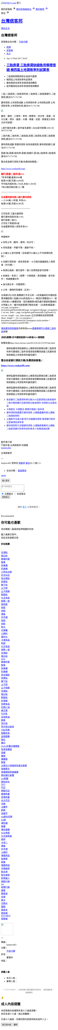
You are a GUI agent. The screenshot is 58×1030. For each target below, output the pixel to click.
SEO (3, 784)
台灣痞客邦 (12, 21)
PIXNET (13, 990)
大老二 (4, 842)
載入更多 (5, 481)
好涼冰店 (5, 575)
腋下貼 (4, 585)
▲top (3, 475)
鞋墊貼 (4, 594)
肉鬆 (3, 611)
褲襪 (3, 826)
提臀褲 (4, 919)
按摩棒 (4, 859)
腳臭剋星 (5, 559)
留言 (28, 463)
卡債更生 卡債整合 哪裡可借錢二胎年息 (25, 409)
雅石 (3, 740)
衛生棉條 (5, 875)
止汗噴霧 (5, 591)
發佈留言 (5, 497)
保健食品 (5, 704)
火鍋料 (4, 633)
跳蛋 (3, 862)
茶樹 (3, 897)
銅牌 (3, 810)
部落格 (9, 50)
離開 (15, 1025)
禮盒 (3, 614)
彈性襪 (4, 823)
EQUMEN (6, 916)
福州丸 (4, 637)
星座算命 (22, 470)
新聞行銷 (5, 887)
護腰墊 (4, 759)
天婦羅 (4, 630)
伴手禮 (4, 617)
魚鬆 (3, 607)
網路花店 (5, 791)
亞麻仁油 (5, 707)
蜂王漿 (4, 710)
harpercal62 (6, 448)
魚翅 (3, 643)
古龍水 (4, 903)
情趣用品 (5, 855)
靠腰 (3, 752)
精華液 (4, 894)
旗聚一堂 (5, 601)
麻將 (3, 839)
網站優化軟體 (7, 775)
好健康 (4, 701)
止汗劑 (4, 588)
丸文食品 (5, 598)
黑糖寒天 (5, 769)
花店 (3, 787)
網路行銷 (5, 881)
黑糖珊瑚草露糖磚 (9, 772)
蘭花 (3, 743)
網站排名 (5, 782)
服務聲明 (29, 993)
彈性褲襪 (5, 829)
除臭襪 (4, 565)
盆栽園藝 (5, 736)
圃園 (3, 906)
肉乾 (3, 624)
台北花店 (5, 800)
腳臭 (3, 562)
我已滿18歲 (6, 1025)
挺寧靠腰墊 (6, 749)
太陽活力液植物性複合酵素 (14, 765)
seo (2, 884)
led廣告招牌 (6, 817)
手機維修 (5, 868)
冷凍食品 (5, 640)
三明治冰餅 (6, 572)
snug (3, 659)
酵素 (3, 720)
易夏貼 (4, 582)
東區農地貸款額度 (9, 328)
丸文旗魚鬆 (6, 836)
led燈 (3, 820)
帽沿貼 (4, 556)
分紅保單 (5, 730)
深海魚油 (5, 717)
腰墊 (3, 756)
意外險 (4, 723)
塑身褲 (4, 913)
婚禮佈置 (5, 794)
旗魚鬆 (4, 604)
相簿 (8, 47)
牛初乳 (4, 714)
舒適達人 (5, 878)
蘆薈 (3, 890)
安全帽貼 (5, 578)
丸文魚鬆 (5, 833)
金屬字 (4, 813)
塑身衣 (4, 910)
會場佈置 (5, 797)
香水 (3, 900)
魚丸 (3, 627)
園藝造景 (5, 733)
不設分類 (23, 42)
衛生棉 (4, 872)
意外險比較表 (7, 727)
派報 (3, 804)
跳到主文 (5, 28)
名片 (8, 54)
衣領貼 (4, 552)
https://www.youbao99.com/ (13, 168)
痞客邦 (22, 463)
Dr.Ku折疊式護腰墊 (10, 746)
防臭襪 (4, 569)
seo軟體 (4, 778)
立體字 (4, 807)
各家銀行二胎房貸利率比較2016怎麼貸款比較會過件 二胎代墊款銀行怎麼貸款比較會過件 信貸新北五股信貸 (31, 402)
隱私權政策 (48, 990)
